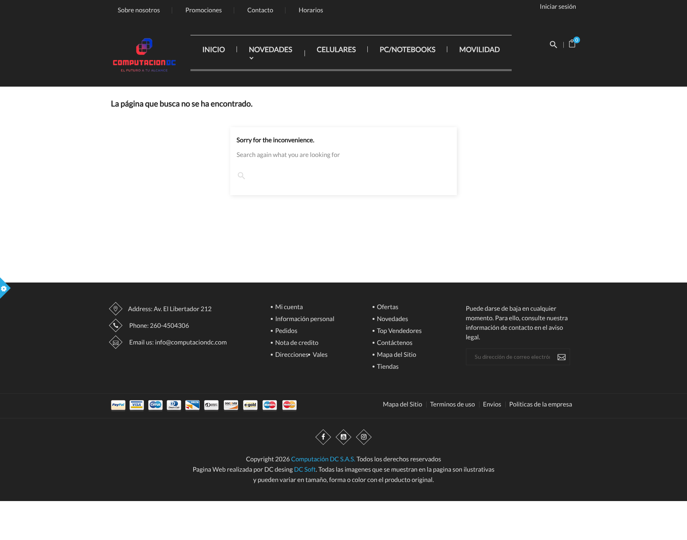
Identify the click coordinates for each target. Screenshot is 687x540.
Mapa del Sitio (396, 355)
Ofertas (387, 307)
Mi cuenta (288, 307)
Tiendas (387, 367)
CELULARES (336, 49)
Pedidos (285, 331)
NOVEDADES (270, 49)
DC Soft (305, 469)
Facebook (323, 437)
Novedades (392, 319)
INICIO (213, 49)
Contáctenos (394, 343)
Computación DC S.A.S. (323, 459)
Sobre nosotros (139, 10)
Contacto (260, 10)
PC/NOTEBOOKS (407, 49)
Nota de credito (296, 343)
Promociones (203, 10)
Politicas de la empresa (540, 404)
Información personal (304, 319)
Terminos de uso (452, 404)
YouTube (343, 437)
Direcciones (291, 355)
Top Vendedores (399, 331)
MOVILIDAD (479, 49)
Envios (492, 404)
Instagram (364, 437)
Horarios (311, 10)
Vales (319, 355)
